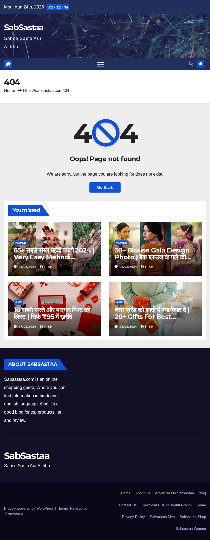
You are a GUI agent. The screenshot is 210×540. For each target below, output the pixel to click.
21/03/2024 (28, 266)
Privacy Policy (133, 517)
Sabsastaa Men (162, 517)
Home (9, 90)
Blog (202, 493)
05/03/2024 (128, 266)
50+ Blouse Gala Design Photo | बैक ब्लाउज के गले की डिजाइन (152, 257)
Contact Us (128, 505)
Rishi (49, 266)
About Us (142, 493)
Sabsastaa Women (191, 529)
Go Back (105, 187)
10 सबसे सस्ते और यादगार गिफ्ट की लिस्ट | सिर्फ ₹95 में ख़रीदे (52, 313)
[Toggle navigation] (100, 64)
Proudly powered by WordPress (29, 508)
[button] (191, 64)
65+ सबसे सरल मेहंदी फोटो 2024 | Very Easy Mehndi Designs (54, 257)
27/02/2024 (28, 326)
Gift (18, 302)
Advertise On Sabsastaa (174, 493)
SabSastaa (23, 27)
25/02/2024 (128, 326)
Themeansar (14, 513)
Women (20, 242)
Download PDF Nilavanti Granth (167, 505)
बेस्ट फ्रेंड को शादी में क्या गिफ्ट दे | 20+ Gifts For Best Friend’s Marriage (152, 316)
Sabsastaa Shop (193, 517)
